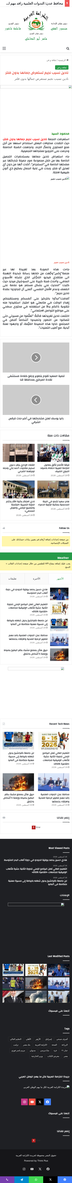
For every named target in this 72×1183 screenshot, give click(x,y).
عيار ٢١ (65, 1050)
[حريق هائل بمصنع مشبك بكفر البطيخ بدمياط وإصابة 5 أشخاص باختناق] (59, 654)
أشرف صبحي (62, 1039)
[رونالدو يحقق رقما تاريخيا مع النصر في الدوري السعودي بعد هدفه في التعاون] (13, 983)
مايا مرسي (44, 1050)
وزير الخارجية (37, 1056)
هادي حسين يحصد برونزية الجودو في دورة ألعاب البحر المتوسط (27, 591)
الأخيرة (36, 578)
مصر (66, 1056)
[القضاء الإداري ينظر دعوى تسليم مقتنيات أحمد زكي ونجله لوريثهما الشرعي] (19, 453)
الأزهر (38, 1039)
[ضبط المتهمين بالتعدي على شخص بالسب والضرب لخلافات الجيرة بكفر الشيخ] (58, 997)
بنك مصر (26, 1044)
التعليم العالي (15, 1039)
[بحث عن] (67, 48)
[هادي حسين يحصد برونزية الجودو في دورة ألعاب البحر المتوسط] (59, 594)
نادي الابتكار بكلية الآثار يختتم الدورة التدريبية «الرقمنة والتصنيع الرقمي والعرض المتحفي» (20, 506)
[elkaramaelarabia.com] (36, 26)
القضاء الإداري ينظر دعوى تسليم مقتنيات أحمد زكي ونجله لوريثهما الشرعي (19, 468)
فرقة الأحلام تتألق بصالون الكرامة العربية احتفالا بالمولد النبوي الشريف (54, 468)
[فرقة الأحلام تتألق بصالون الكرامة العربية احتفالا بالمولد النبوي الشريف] (53, 453)
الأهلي (28, 1039)
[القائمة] (4, 48)
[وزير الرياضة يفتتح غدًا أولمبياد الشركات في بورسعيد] (13, 997)
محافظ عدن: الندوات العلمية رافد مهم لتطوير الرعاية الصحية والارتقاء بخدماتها (28, 637)
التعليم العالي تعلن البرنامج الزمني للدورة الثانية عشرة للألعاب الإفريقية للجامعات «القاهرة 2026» (27, 608)
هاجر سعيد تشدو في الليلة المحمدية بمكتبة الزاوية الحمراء (53, 503)
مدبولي (32, 1050)
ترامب (15, 1044)
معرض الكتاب (53, 1056)
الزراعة (65, 1044)
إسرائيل (48, 1039)
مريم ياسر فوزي (18, 1050)
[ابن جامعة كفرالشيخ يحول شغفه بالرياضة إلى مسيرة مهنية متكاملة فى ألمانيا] (59, 625)
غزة (55, 1050)
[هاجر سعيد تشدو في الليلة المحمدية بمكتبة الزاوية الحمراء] (53, 490)
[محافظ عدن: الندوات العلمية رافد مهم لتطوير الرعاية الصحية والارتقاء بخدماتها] (59, 640)
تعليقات (12, 578)
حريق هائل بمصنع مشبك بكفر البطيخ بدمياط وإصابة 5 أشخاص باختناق (26, 652)
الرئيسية (62, 60)
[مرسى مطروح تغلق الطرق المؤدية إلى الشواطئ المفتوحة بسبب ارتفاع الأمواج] (36, 997)
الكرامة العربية (41, 1044)
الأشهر (60, 578)
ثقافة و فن (51, 60)
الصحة (54, 1044)
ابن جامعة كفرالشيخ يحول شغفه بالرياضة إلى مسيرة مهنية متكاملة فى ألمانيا (27, 622)
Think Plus (42, 1160)
